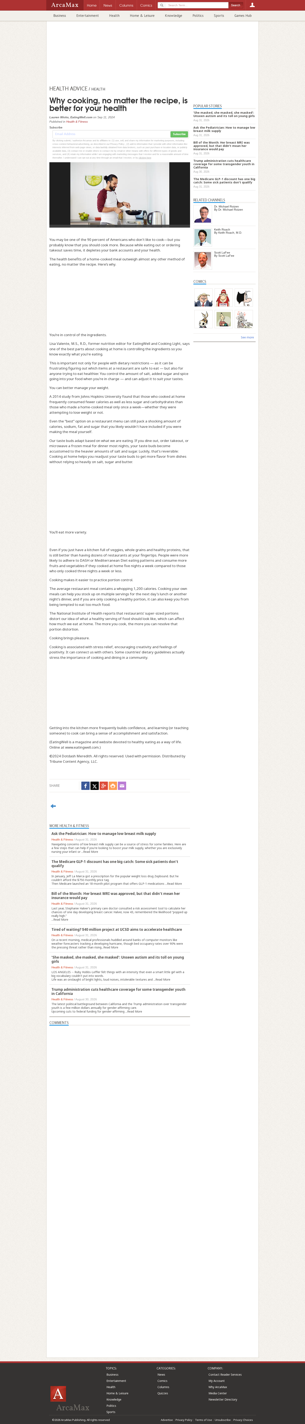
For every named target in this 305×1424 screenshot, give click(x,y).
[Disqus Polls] (119, 1077)
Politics (198, 15)
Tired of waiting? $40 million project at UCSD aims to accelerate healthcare (116, 929)
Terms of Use (203, 1420)
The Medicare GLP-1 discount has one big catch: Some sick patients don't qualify (114, 863)
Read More (90, 852)
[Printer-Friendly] (113, 786)
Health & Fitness (77, 121)
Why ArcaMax (218, 1387)
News (161, 1374)
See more (247, 337)
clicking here (145, 157)
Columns (163, 1387)
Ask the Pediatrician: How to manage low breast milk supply (103, 833)
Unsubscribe (223, 1420)
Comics (162, 1381)
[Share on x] (94, 786)
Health (114, 15)
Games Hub (243, 15)
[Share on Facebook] (85, 786)
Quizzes (162, 1393)
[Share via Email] (122, 786)
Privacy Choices (243, 1420)
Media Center (218, 1393)
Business (59, 15)
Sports (219, 15)
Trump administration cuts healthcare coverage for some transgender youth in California (118, 991)
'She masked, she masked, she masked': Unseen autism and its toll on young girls (117, 959)
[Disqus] (119, 1184)
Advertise (167, 1420)
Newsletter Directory (223, 1399)
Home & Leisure (142, 15)
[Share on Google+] (104, 786)
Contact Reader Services (225, 1374)
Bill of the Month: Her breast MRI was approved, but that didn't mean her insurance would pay (115, 895)
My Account (217, 1381)
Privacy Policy (184, 1420)
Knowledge (173, 15)
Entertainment (87, 15)
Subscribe (179, 134)
